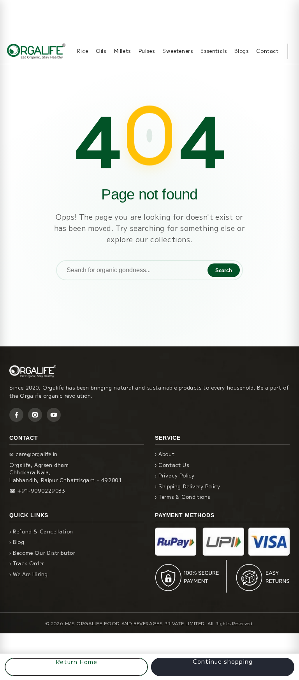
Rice (82, 50)
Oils (101, 50)
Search (223, 270)
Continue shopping (223, 661)
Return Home (76, 662)
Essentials (214, 50)
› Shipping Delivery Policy (187, 486)
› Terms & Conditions (182, 496)
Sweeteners (177, 50)
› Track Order (26, 563)
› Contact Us (172, 464)
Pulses (147, 50)
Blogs (241, 50)
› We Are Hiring (28, 574)
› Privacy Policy (175, 475)
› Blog (17, 541)
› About (164, 454)
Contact (267, 50)
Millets (122, 50)
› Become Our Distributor (42, 552)
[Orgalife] (36, 51)
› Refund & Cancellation (41, 531)
